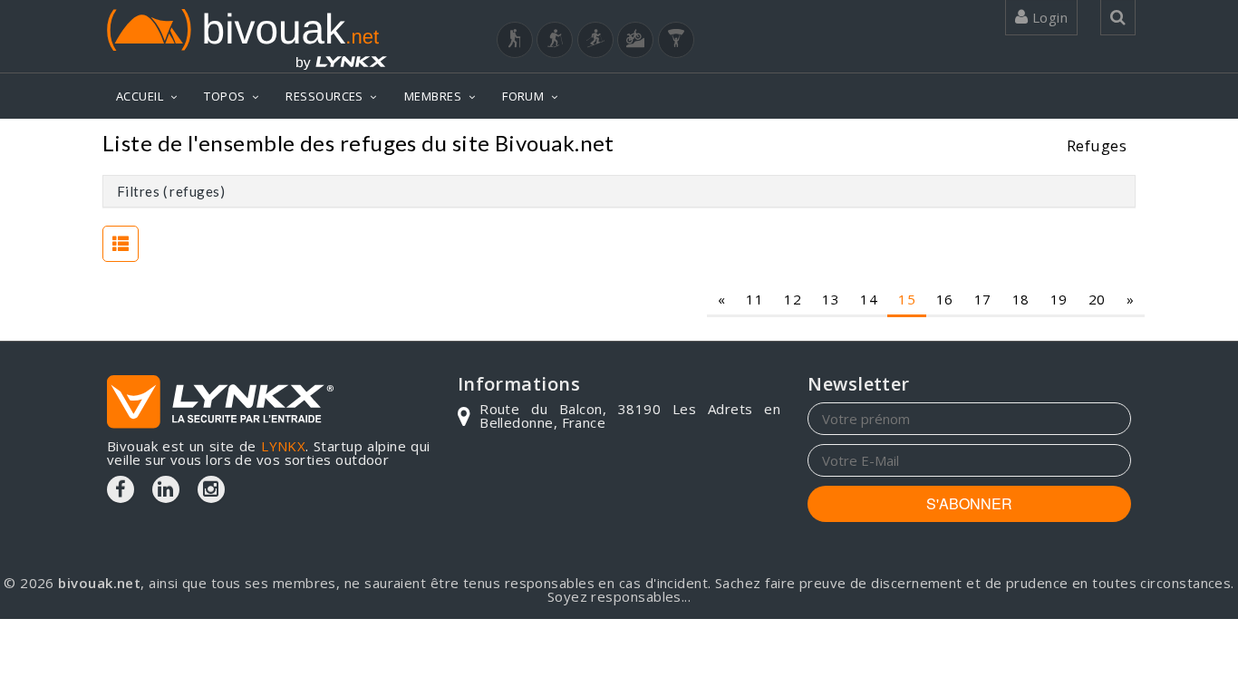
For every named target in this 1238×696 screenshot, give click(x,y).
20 (1097, 299)
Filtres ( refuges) (171, 191)
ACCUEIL (139, 96)
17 (982, 299)
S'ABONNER (969, 503)
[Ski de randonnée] (595, 40)
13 (830, 299)
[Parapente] (676, 40)
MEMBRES (432, 96)
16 (944, 299)
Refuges (1097, 145)
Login (1048, 17)
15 (906, 299)
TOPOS (224, 96)
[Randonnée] (515, 40)
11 (754, 299)
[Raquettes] (555, 40)
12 (792, 299)
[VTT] (635, 40)
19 (1059, 299)
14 (868, 299)
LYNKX (283, 446)
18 (1021, 299)
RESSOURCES (324, 96)
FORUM (523, 96)
